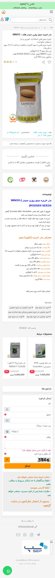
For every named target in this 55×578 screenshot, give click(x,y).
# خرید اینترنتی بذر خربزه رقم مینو (38, 316)
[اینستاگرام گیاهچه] (33, 180)
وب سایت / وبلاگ (43, 425)
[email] (18, 535)
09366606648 (26, 527)
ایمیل (48, 414)
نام (50, 403)
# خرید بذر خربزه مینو (42, 307)
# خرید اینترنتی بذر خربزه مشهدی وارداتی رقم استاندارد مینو (29, 312)
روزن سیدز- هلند (40, 132)
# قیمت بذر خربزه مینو (16, 316)
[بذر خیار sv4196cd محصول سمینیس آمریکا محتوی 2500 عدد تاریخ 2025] (40, 349)
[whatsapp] (25, 535)
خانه (51, 27)
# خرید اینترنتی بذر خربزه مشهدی (21, 307)
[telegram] (38, 535)
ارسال (27, 466)
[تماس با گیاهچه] (45, 180)
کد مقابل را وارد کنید (42, 454)
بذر (45, 27)
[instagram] (31, 535)
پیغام (49, 437)
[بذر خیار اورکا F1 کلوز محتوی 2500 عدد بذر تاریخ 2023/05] (14, 349)
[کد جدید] (7, 459)
